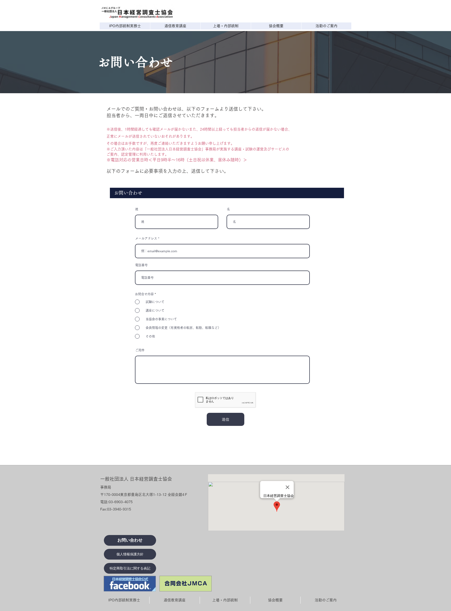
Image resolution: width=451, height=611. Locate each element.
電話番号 (141, 265)
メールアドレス (146, 238)
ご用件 (140, 350)
